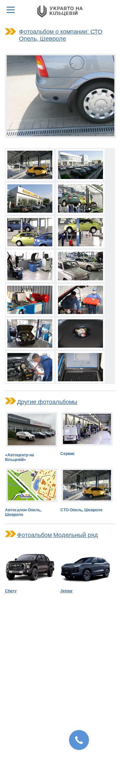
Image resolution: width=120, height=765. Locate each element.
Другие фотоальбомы (47, 402)
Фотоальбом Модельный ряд (57, 535)
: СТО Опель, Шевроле (60, 35)
